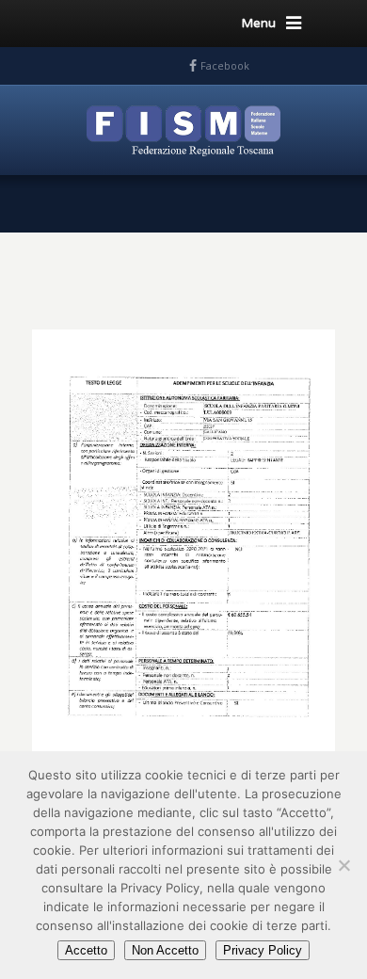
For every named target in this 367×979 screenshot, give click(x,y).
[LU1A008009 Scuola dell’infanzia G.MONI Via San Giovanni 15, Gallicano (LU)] (183, 536)
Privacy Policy (262, 950)
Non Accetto (165, 950)
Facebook (224, 65)
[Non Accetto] (343, 865)
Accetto (86, 950)
